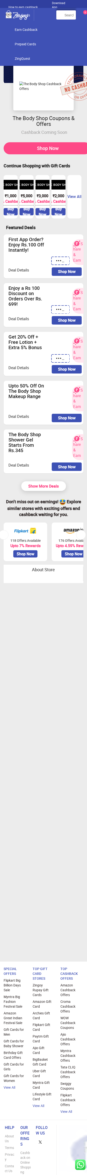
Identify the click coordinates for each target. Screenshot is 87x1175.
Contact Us (9, 1168)
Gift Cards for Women (14, 1078)
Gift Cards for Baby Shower (14, 1043)
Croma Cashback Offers (67, 1006)
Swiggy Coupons (67, 1086)
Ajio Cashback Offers (67, 1039)
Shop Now (67, 271)
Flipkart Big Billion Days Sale (12, 985)
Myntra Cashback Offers (67, 1055)
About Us (9, 1138)
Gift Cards (22, 15)
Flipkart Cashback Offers (67, 1100)
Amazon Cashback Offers (67, 990)
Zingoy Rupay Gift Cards (41, 990)
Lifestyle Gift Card (42, 1096)
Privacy (9, 1156)
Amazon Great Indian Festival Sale (13, 1018)
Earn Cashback (26, 29)
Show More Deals (43, 486)
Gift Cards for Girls (14, 1066)
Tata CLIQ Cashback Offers (67, 1072)
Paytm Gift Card (41, 1038)
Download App (58, 4)
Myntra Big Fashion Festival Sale (13, 1001)
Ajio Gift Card (38, 1050)
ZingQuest (22, 58)
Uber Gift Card (39, 1073)
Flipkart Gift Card (41, 1027)
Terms (9, 1147)
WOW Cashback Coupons (67, 1023)
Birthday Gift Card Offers (13, 1055)
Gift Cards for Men (14, 1032)
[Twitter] (40, 1141)
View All (9, 1087)
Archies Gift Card (41, 1015)
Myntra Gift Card (41, 1085)
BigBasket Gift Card (40, 1061)
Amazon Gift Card (42, 1004)
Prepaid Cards (25, 44)
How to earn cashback (23, 7)
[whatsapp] (80, 1164)
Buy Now (10, 211)
